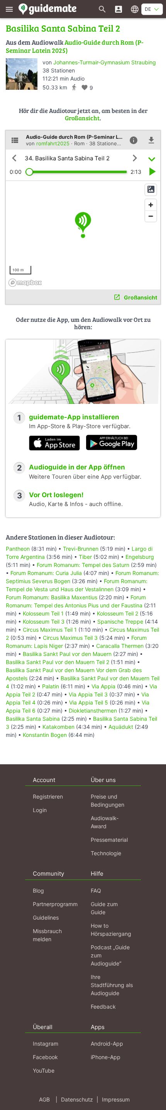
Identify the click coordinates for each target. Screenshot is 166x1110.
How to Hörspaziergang (111, 929)
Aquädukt (121, 726)
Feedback (103, 1006)
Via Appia (103, 686)
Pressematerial (109, 839)
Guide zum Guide (104, 908)
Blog (38, 890)
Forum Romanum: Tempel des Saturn (84, 565)
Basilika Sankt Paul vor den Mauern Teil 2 (57, 662)
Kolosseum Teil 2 (117, 613)
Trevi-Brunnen (80, 548)
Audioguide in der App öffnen (77, 467)
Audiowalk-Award (105, 822)
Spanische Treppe (121, 621)
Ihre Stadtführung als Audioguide (112, 985)
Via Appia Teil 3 (88, 694)
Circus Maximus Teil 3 (70, 637)
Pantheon (18, 548)
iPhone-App (105, 1057)
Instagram (45, 1043)
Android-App (107, 1043)
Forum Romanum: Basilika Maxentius (51, 597)
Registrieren (48, 796)
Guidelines (46, 917)
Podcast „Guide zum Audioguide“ (110, 955)
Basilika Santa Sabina (33, 718)
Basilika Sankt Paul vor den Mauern (68, 654)
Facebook (45, 1057)
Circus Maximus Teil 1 (50, 629)
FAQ (96, 890)
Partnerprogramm (55, 904)
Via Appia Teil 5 (88, 702)
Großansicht (82, 118)
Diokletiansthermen (94, 710)
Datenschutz (77, 1099)
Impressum (116, 1099)
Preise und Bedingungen (107, 800)
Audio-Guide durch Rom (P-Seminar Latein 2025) (74, 46)
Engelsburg (139, 556)
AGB (44, 1099)
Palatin (51, 686)
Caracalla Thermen (120, 645)
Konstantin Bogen (45, 735)
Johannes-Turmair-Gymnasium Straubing (104, 62)
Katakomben (59, 726)
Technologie (106, 853)
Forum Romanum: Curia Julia (46, 573)
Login (40, 810)
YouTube (43, 1070)
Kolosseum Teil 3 (43, 621)
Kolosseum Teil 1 (43, 613)
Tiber (85, 556)
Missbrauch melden (47, 935)
